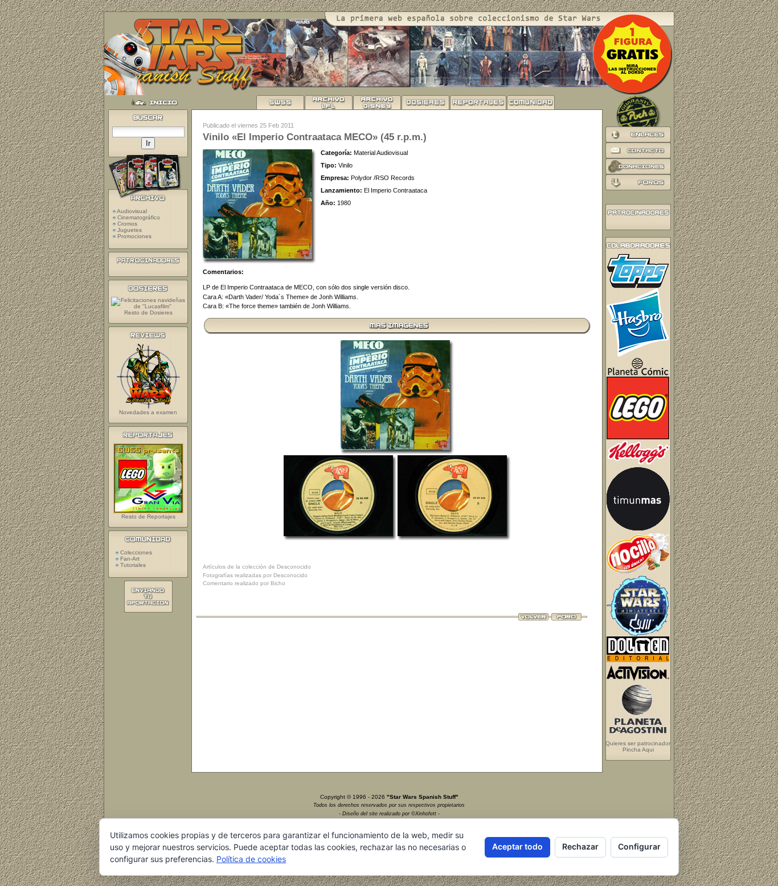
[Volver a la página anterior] (533, 618)
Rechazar (580, 846)
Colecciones (135, 552)
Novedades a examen (148, 412)
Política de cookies (251, 859)
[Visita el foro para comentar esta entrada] (566, 618)
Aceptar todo (517, 846)
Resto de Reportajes (148, 516)
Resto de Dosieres (148, 312)
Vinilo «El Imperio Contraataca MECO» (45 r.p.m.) (315, 137)
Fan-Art (129, 559)
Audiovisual (132, 211)
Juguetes (129, 230)
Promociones (134, 236)
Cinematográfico (138, 217)
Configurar (639, 846)
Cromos (127, 224)
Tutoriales (132, 565)
